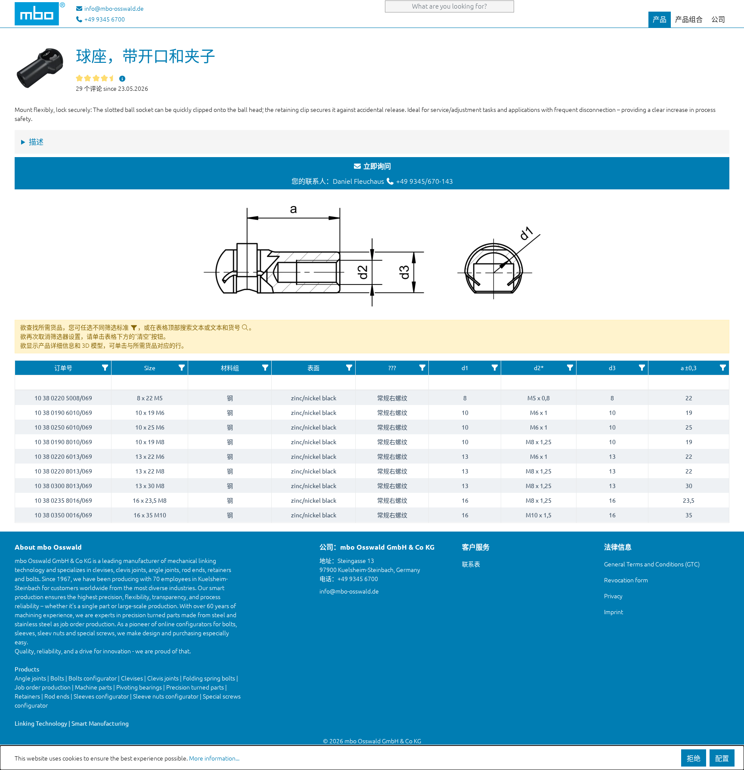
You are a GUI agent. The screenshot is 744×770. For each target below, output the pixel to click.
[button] (105, 368)
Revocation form (626, 579)
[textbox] (63, 382)
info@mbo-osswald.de (349, 591)
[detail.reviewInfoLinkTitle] (122, 78)
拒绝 (694, 758)
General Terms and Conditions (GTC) (652, 564)
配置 (722, 758)
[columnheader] (63, 368)
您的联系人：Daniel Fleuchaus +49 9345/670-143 (372, 173)
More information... (214, 758)
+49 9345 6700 (104, 19)
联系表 (471, 564)
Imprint (613, 611)
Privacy (613, 595)
